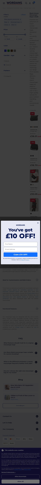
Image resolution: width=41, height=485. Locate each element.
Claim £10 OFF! (20, 255)
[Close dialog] (38, 222)
